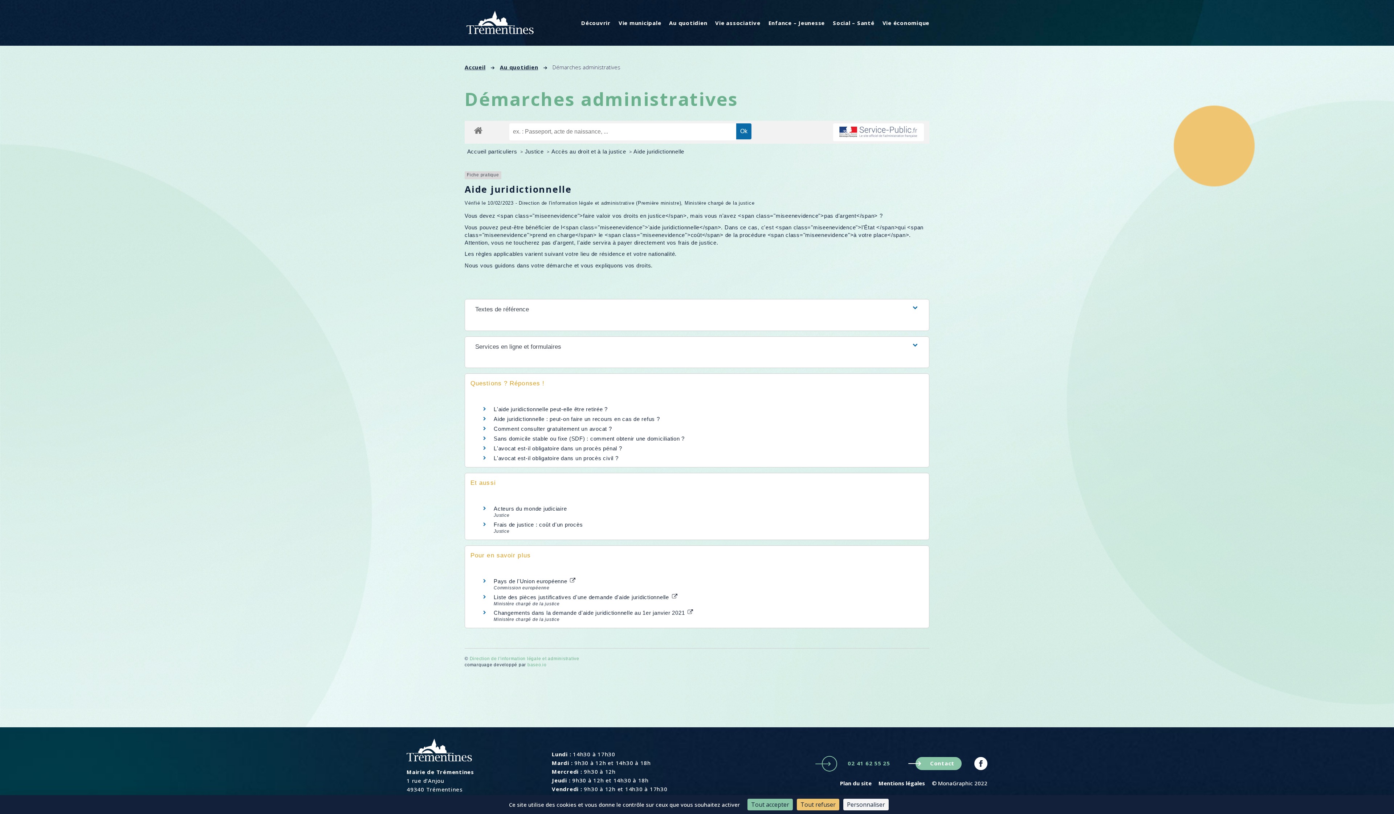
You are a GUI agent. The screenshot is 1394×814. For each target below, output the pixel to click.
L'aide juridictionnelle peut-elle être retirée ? (551, 409)
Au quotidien (688, 22)
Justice (535, 151)
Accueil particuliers (493, 151)
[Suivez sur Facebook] (980, 763)
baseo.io (537, 664)
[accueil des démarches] (478, 130)
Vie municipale (640, 22)
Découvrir (596, 22)
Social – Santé (854, 22)
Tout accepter (770, 805)
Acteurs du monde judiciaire (530, 509)
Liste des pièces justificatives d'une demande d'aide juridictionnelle (582, 597)
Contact (942, 763)
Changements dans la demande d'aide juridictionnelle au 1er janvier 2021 (590, 613)
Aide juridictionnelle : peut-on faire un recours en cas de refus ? (577, 419)
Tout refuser (818, 805)
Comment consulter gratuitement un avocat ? (553, 429)
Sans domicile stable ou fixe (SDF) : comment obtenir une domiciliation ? (589, 438)
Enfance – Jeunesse (797, 22)
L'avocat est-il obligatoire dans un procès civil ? (556, 458)
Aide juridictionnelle (658, 151)
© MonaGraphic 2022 (959, 783)
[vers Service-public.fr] (878, 132)
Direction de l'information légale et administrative (524, 658)
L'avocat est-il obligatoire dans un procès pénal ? (558, 448)
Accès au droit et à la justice (589, 151)
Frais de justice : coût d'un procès (538, 524)
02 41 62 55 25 (869, 763)
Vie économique (906, 22)
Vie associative (737, 22)
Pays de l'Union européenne (531, 581)
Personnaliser (866, 805)
